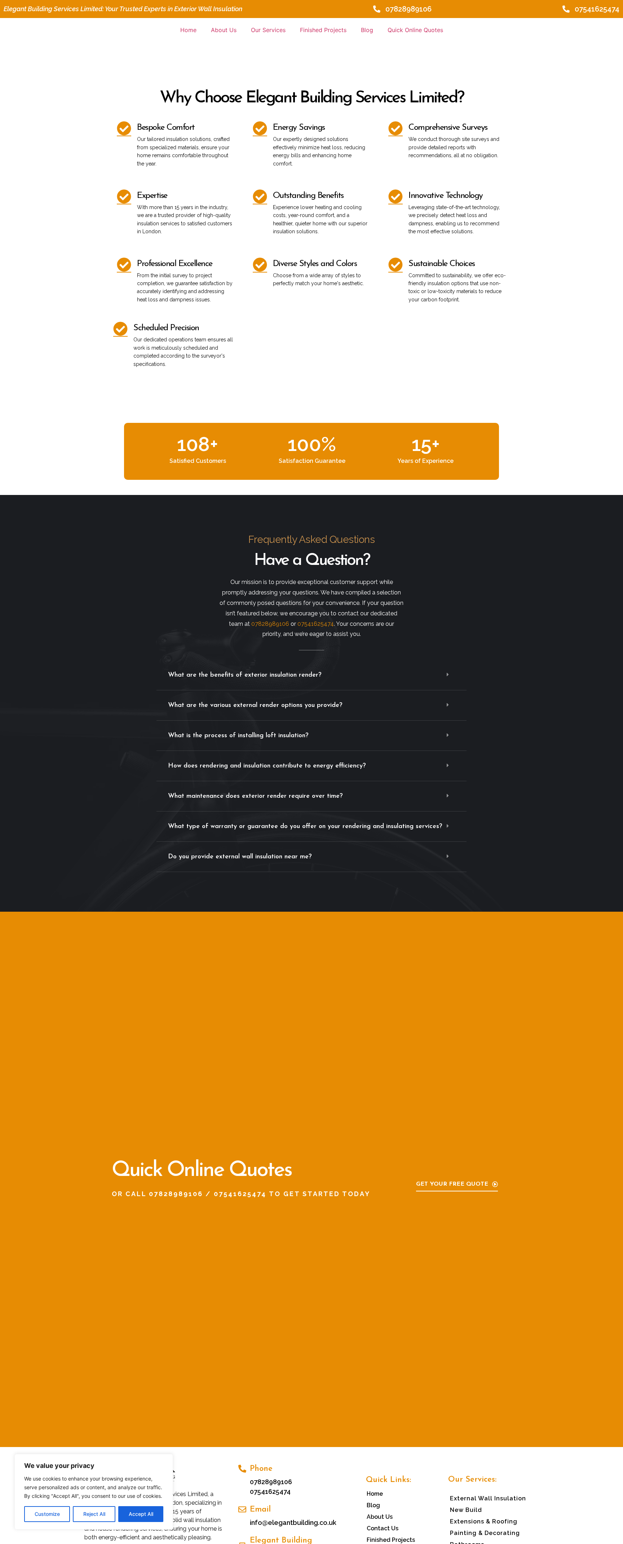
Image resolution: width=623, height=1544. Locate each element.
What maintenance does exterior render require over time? (255, 796)
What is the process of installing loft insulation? (238, 736)
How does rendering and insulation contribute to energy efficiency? (267, 766)
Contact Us (382, 1528)
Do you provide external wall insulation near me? (240, 857)
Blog (367, 30)
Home (188, 30)
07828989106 (176, 1194)
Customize (47, 1514)
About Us (224, 30)
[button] (311, 675)
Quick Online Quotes (415, 30)
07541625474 (240, 1194)
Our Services (268, 30)
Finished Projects (323, 30)
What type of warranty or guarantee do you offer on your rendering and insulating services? (305, 826)
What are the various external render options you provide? (255, 705)
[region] (93, 1492)
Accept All (141, 1514)
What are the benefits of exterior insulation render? (245, 675)
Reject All (94, 1514)
